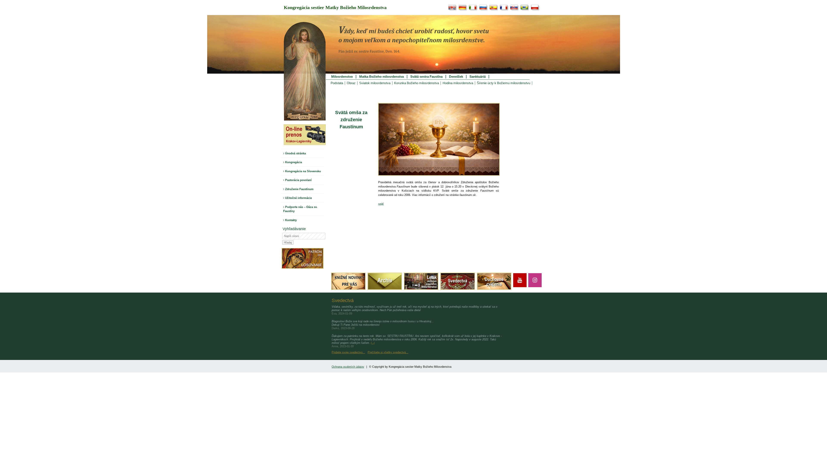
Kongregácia (293, 162)
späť (381, 203)
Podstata (337, 83)
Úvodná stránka (295, 153)
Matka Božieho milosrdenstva (381, 76)
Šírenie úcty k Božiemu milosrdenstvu (503, 83)
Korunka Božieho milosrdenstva (416, 83)
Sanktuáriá (477, 76)
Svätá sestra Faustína (426, 76)
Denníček (456, 76)
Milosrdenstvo (342, 76)
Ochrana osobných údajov (348, 366)
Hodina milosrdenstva (458, 83)
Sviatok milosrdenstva (374, 83)
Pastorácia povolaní (298, 180)
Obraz (351, 83)
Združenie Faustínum (299, 189)
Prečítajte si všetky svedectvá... (388, 352)
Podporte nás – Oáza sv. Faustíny (300, 209)
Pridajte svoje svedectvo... (348, 352)
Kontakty (290, 220)
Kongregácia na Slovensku (302, 171)
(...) (373, 342)
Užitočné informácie (298, 198)
